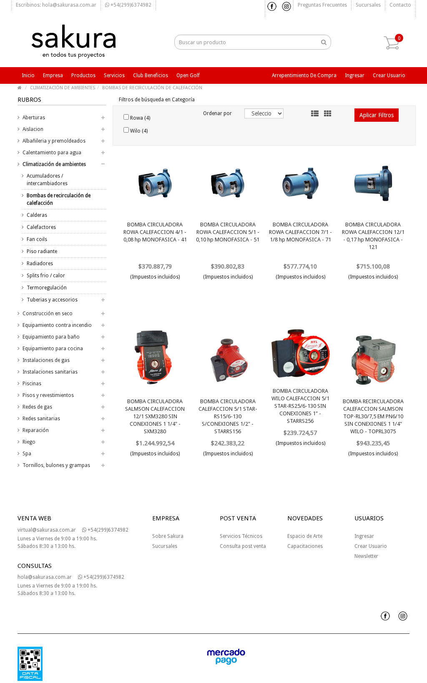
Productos (83, 75)
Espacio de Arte (304, 536)
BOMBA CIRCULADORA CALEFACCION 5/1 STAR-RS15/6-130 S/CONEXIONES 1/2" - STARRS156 (227, 416)
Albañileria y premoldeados (54, 141)
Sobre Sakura (167, 536)
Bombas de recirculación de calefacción (58, 199)
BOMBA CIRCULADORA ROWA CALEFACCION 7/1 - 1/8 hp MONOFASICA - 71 (300, 232)
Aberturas (34, 118)
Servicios (114, 75)
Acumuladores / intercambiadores (47, 179)
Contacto (400, 5)
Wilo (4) (138, 131)
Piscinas (32, 384)
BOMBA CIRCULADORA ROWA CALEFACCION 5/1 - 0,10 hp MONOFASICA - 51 (227, 232)
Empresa (53, 75)
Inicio (28, 75)
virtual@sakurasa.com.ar (47, 530)
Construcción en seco (48, 313)
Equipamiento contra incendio (57, 325)
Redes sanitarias (41, 419)
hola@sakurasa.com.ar (45, 577)
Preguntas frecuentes (322, 5)
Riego (29, 442)
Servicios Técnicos (241, 536)
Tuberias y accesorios (52, 300)
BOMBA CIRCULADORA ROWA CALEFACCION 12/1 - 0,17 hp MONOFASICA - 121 (373, 235)
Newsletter (366, 556)
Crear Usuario (370, 546)
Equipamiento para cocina (53, 349)
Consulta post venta (243, 546)
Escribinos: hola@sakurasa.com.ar (56, 5)
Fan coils (37, 239)
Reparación (36, 430)
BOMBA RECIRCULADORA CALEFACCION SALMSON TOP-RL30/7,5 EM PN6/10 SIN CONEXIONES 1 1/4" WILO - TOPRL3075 (373, 416)
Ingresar (354, 75)
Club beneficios (150, 75)
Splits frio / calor (46, 276)
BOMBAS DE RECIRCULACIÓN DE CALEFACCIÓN (152, 87)
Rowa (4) (139, 118)
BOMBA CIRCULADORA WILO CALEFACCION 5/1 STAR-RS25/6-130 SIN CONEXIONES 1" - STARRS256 (300, 406)
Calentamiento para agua (52, 153)
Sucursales (368, 5)
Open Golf (188, 75)
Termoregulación (47, 288)
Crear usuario (389, 75)
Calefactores (41, 227)
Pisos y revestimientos (48, 395)
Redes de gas (37, 407)
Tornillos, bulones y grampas (56, 465)
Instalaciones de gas (46, 360)
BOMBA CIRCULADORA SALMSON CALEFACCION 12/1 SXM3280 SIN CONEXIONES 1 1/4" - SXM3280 (155, 416)
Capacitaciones (305, 546)
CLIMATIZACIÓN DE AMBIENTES (62, 87)
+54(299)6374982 (130, 5)
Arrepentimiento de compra (304, 75)
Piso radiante (42, 251)
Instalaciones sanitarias (50, 372)
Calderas (37, 215)
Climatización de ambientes (54, 164)
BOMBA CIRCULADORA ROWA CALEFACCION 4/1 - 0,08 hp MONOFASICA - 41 (155, 232)
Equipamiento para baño (51, 337)
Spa (27, 454)
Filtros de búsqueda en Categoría (157, 100)
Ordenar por (217, 113)
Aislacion (33, 129)
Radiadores (40, 263)
